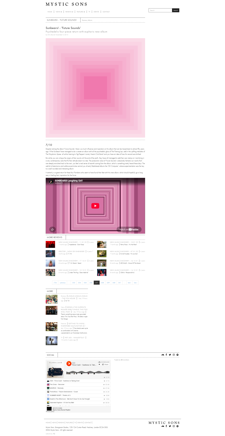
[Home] (66, 4)
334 (79, 283)
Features (80, 12)
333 (73, 283)
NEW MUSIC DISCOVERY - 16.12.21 (124, 261)
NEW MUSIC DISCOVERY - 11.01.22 (73, 242)
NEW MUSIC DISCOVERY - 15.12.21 (73, 270)
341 (119, 283)
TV (89, 12)
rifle (54, 434)
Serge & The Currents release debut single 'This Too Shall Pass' (74, 309)
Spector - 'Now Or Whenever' (72, 251)
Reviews (69, 12)
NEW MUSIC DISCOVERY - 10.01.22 (124, 242)
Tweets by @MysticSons (121, 360)
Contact (106, 12)
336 (91, 283)
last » (135, 283)
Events (96, 12)
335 (85, 283)
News (58, 12)
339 (108, 283)
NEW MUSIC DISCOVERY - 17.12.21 (73, 261)
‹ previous (63, 283)
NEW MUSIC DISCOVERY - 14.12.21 (124, 270)
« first (55, 283)
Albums (90, 20)
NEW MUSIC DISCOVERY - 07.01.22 (124, 251)
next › (129, 283)
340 (113, 283)
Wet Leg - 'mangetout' (75, 337)
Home (49, 12)
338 (102, 283)
